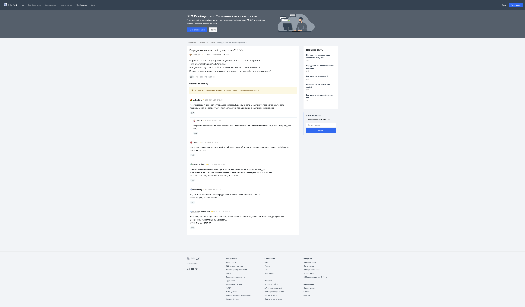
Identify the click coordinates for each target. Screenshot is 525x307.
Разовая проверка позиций (236, 269)
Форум (267, 266)
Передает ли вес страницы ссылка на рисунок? (318, 56)
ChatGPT (229, 273)
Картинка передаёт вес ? (317, 76)
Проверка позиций (313, 269)
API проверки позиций (273, 288)
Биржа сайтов (66, 5)
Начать (321, 130)
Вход (503, 5)
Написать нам (309, 288)
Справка (307, 291)
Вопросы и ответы (207, 42)
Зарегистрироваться (196, 29)
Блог (93, 5)
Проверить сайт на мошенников (238, 295)
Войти (213, 29)
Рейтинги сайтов (271, 295)
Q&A (266, 262)
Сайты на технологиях (273, 299)
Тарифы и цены (34, 5)
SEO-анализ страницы (234, 266)
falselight (196, 54)
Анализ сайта (313, 115)
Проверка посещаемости (235, 277)
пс (214, 76)
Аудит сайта (230, 280)
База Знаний (270, 273)
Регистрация (516, 5)
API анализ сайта (271, 284)
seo (201, 76)
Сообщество (81, 5)
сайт (210, 76)
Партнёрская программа (274, 291)
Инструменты (50, 5)
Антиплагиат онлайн (234, 284)
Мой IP (228, 288)
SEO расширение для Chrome (315, 277)
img (205, 76)
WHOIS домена (231, 291)
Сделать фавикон (232, 299)
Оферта (307, 295)
